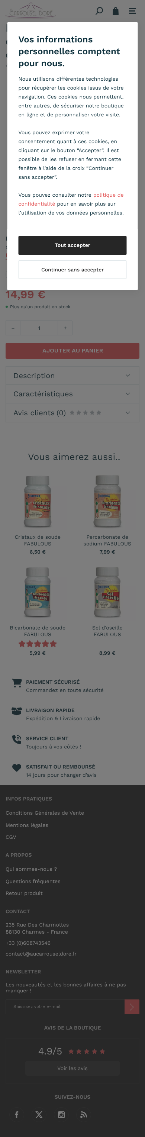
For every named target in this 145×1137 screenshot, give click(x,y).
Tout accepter (72, 245)
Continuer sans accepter (72, 270)
